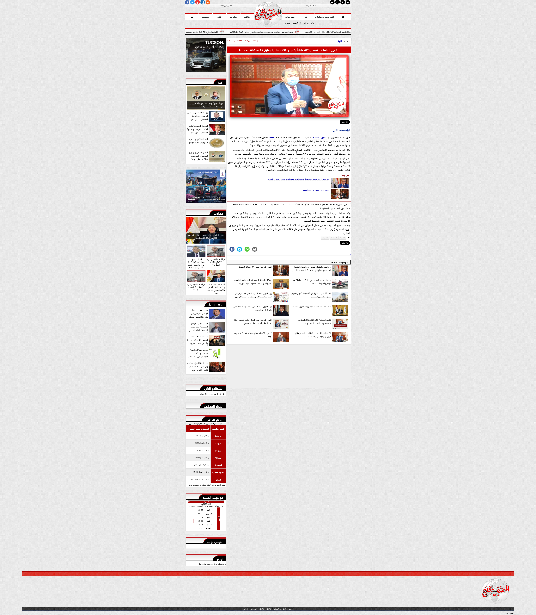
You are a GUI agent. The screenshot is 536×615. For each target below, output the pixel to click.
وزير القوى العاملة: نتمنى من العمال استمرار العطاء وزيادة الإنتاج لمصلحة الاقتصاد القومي (298, 178)
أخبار (339, 41)
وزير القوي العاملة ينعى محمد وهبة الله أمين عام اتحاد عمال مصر (253, 308)
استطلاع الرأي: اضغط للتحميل (213, 394)
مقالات (218, 213)
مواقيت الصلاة (213, 497)
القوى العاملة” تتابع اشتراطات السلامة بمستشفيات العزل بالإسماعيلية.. (314, 321)
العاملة (316, 137)
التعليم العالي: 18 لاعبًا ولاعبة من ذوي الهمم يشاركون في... (243, 32)
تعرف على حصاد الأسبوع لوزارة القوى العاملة (312, 306)
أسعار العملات (213, 405)
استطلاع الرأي (213, 388)
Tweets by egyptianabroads (212, 564)
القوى (324, 137)
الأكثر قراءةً (216, 304)
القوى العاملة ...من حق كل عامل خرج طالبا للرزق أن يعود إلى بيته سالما (313, 334)
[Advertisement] (289, 368)
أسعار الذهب (214, 419)
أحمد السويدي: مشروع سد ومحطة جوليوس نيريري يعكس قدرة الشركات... (312, 32)
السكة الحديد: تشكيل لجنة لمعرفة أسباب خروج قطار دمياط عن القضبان (311, 294)
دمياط (272, 137)
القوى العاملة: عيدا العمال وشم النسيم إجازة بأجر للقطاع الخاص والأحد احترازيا (253, 321)
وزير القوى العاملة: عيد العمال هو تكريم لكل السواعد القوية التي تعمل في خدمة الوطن (253, 294)
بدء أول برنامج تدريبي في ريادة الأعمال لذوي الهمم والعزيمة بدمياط (312, 281)
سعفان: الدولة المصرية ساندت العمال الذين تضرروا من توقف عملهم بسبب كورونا (253, 281)
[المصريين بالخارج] (206, 56)
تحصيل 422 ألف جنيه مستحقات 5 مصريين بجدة (253, 334)
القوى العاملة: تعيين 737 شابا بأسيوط (316, 190)
